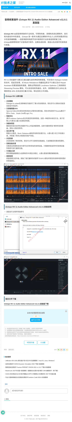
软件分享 (17, 7)
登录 (6, 384)
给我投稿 (36, 415)
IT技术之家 (8, 3)
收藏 (43, 342)
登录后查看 (36, 320)
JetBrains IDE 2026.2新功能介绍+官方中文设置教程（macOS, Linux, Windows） (30, 360)
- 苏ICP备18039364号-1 (41, 419)
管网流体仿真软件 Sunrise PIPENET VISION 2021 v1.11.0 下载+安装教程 (28, 367)
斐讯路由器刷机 (31, 7)
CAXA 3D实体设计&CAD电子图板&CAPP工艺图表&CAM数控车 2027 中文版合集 (30, 374)
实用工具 (5, 7)
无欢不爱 (28, 27)
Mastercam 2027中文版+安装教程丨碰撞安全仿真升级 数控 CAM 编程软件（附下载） (32, 370)
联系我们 (43, 415)
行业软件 (11, 11)
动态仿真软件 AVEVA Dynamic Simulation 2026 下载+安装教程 (24, 364)
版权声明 (29, 415)
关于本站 (23, 415)
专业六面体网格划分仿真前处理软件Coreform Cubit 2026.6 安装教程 (26, 377)
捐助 (49, 415)
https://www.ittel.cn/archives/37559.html (28, 336)
